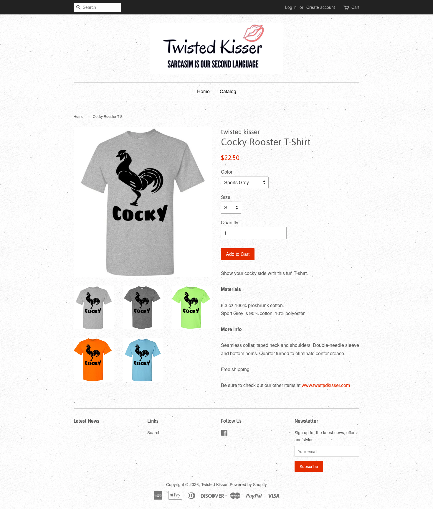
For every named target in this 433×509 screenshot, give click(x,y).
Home (203, 91)
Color (226, 171)
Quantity (229, 222)
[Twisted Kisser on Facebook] (224, 433)
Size (225, 197)
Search (154, 432)
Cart (355, 7)
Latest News (86, 421)
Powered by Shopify (248, 484)
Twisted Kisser (214, 484)
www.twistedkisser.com (326, 385)
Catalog (228, 91)
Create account (320, 7)
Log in (291, 7)
